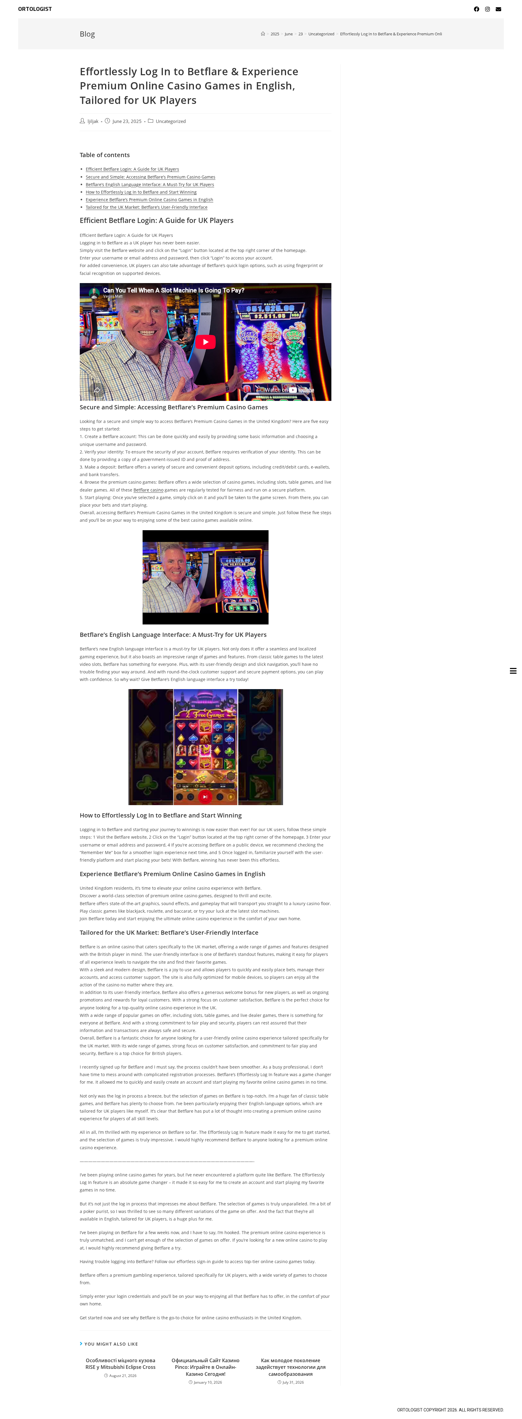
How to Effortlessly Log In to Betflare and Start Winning (141, 192)
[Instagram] (487, 9)
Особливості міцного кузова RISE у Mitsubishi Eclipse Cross (120, 1363)
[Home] (263, 34)
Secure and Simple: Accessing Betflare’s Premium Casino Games (150, 177)
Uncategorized (171, 121)
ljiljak (93, 121)
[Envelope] (498, 9)
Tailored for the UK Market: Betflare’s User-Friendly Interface (147, 207)
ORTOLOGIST (35, 9)
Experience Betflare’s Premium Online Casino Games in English (149, 199)
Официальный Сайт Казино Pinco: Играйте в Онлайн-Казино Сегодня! (206, 1367)
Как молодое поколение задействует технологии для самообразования (291, 1367)
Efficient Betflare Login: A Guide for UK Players (132, 169)
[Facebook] (476, 9)
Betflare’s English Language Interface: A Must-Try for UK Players (150, 184)
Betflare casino (148, 490)
